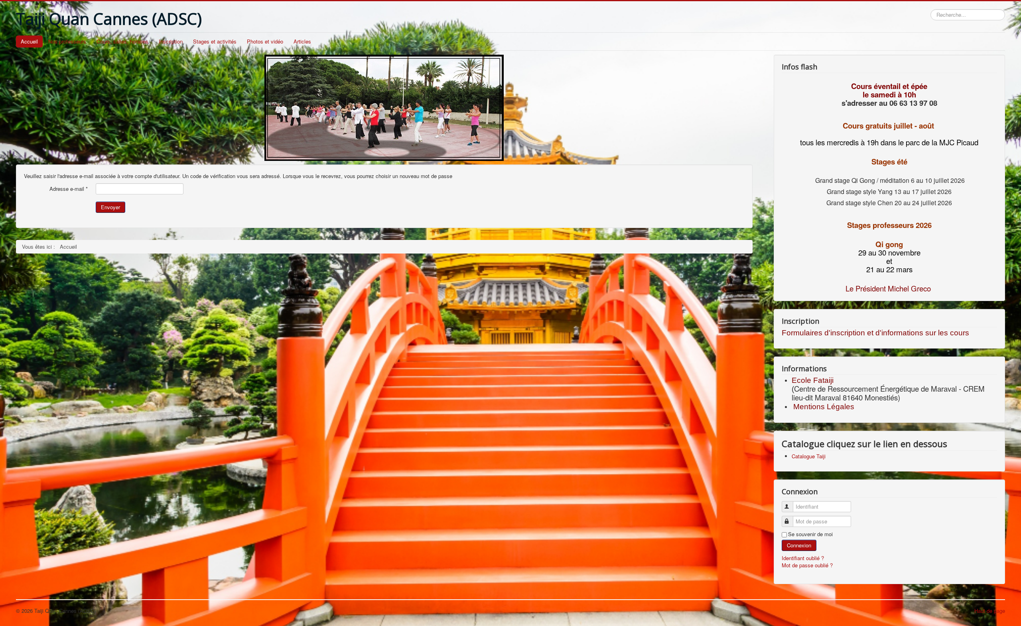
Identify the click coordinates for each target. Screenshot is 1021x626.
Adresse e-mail (68, 188)
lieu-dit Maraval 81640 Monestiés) (846, 397)
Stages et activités (215, 41)
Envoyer (110, 207)
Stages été (889, 161)
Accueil (29, 41)
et (889, 261)
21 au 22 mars (889, 269)
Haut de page (989, 610)
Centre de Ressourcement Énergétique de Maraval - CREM (889, 388)
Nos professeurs (67, 41)
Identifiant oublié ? (803, 558)
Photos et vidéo (265, 41)
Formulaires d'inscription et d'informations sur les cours (875, 333)
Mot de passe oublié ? (807, 565)
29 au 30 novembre (889, 252)
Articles (302, 41)
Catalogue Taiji (809, 456)
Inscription (171, 41)
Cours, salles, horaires (122, 41)
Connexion (799, 545)
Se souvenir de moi (810, 534)
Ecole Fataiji (814, 380)
